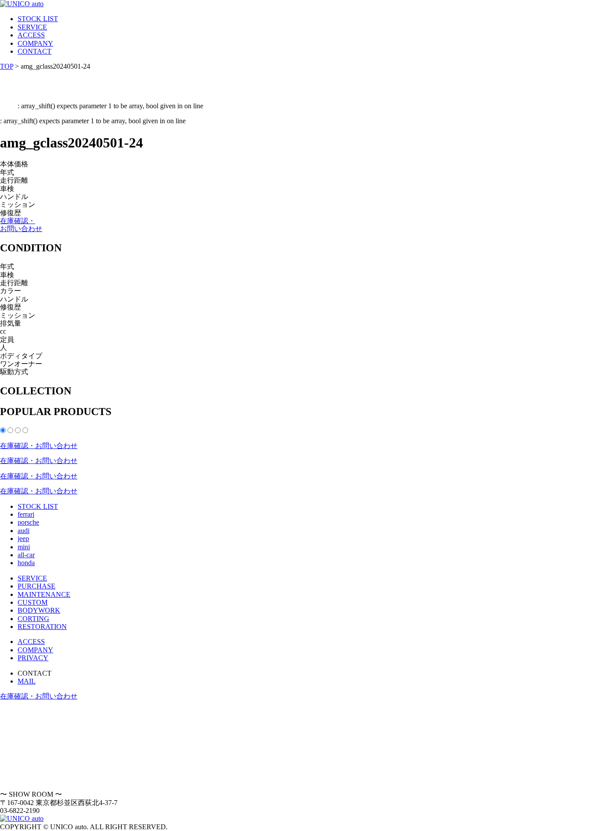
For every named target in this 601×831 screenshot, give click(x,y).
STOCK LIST (38, 18)
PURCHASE (36, 586)
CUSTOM (33, 602)
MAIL (27, 681)
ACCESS (31, 35)
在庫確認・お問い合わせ (21, 224)
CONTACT (34, 51)
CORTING (33, 618)
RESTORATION (42, 626)
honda (26, 562)
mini (24, 547)
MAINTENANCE (44, 594)
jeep (23, 538)
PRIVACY (33, 658)
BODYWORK (39, 610)
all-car (26, 555)
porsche (28, 522)
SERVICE (32, 27)
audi (23, 530)
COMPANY (35, 43)
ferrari (26, 514)
